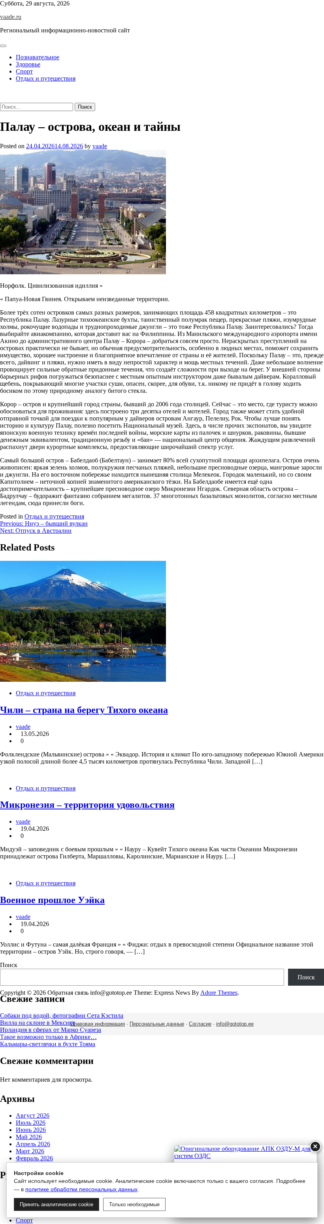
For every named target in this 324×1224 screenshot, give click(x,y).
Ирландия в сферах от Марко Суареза (50, 1029)
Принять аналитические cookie (56, 1204)
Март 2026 (30, 1151)
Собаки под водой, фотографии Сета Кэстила (61, 1015)
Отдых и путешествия (45, 78)
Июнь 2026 (31, 1129)
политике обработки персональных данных (81, 1189)
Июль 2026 (30, 1122)
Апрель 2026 (33, 1144)
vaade (99, 146)
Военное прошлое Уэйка (52, 900)
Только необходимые (134, 1204)
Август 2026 (32, 1115)
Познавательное (37, 57)
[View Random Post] (2, 92)
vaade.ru (10, 16)
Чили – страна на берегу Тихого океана (84, 710)
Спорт (24, 71)
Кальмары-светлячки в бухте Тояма (47, 1044)
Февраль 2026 (34, 1158)
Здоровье (28, 64)
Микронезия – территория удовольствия (87, 805)
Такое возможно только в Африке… (48, 1037)
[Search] (2, 99)
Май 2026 (29, 1136)
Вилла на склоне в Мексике (37, 1022)
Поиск (8, 965)
